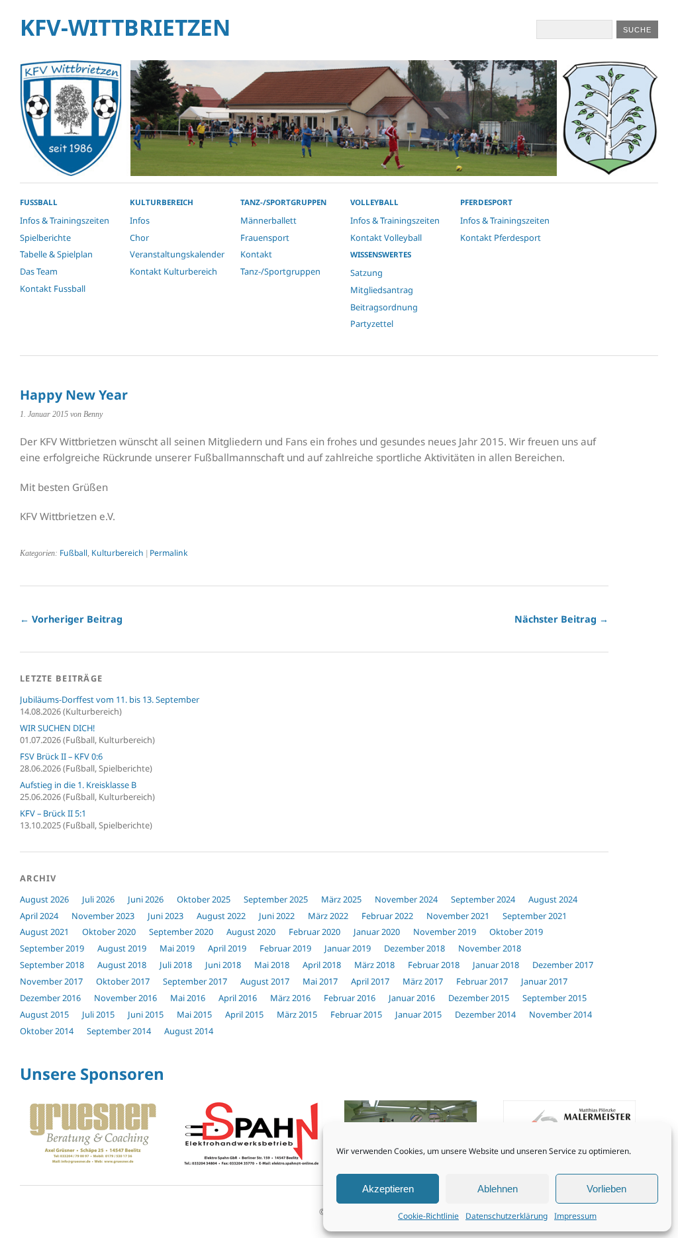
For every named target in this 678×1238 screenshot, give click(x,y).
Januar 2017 (544, 981)
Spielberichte (45, 237)
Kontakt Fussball (52, 288)
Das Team (39, 271)
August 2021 (44, 932)
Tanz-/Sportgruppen (283, 202)
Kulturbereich (161, 202)
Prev (37, 1135)
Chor (139, 237)
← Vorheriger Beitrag (71, 619)
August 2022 (221, 916)
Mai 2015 (194, 1014)
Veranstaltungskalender (177, 254)
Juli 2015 (98, 1014)
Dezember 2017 (562, 965)
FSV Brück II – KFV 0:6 (61, 756)
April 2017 (370, 981)
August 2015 (44, 1014)
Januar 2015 (418, 1014)
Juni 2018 (223, 965)
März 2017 (423, 981)
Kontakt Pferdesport (500, 237)
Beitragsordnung (384, 307)
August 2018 (121, 965)
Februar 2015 (356, 1014)
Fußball (73, 552)
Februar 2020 (314, 932)
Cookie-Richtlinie (428, 1215)
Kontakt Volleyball (386, 237)
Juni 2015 (146, 1014)
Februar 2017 (482, 981)
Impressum (575, 1215)
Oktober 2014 (46, 1031)
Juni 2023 (165, 916)
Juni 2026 (146, 899)
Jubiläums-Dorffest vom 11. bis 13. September (109, 699)
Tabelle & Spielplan (56, 254)
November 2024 (406, 899)
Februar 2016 (349, 998)
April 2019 (227, 948)
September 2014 (119, 1031)
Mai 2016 (187, 998)
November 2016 (125, 998)
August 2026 (44, 899)
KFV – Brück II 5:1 (53, 813)
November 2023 (103, 916)
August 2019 (121, 948)
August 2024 (552, 899)
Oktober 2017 (123, 981)
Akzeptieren (388, 1188)
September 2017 (195, 981)
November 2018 (489, 948)
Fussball (39, 202)
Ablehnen (497, 1188)
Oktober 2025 (203, 899)
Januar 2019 (347, 948)
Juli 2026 (98, 899)
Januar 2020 (377, 932)
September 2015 (554, 998)
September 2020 (181, 932)
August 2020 (250, 932)
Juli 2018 (176, 965)
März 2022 (328, 916)
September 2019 (52, 948)
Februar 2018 (434, 965)
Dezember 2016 (50, 998)
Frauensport (264, 237)
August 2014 (188, 1031)
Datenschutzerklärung (506, 1215)
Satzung (366, 273)
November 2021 (457, 916)
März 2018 (374, 965)
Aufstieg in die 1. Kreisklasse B (78, 785)
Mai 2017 (320, 981)
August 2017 (264, 981)
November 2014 (560, 1014)
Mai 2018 (271, 965)
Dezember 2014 (485, 1014)
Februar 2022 (387, 916)
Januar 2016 (412, 998)
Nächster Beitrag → (561, 619)
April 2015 (244, 1014)
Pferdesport (486, 202)
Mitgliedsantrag (381, 290)
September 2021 (535, 916)
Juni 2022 (277, 916)
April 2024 (39, 916)
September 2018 (52, 965)
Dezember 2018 (414, 948)
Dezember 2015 (478, 998)
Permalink (168, 552)
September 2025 (276, 899)
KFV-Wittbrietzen (125, 27)
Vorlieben (606, 1188)
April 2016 (237, 998)
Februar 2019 (285, 948)
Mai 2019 (177, 948)
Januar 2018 (496, 965)
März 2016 (290, 998)
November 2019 (444, 932)
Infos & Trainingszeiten (64, 220)
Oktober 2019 (516, 932)
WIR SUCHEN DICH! (57, 728)
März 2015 (297, 1014)
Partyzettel (371, 324)
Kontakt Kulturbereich (173, 271)
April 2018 (322, 965)
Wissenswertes (380, 254)
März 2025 (341, 899)
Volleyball (374, 202)
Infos (140, 220)
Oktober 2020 (109, 932)
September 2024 (483, 899)
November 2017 (51, 981)
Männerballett (268, 220)
